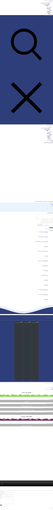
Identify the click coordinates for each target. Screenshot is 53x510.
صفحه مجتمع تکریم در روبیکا (18, 322)
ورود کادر (49, 13)
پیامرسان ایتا (46, 5)
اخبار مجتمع (48, 133)
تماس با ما (50, 10)
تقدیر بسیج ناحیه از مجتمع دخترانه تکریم (43, 289)
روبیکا (47, 6)
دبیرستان (49, 3)
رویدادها (50, 131)
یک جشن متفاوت (46, 299)
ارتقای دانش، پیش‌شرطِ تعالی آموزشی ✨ (43, 236)
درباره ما (50, 9)
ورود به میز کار (49, 12)
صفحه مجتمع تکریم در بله (34, 322)
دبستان (49, 2)
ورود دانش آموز (48, 137)
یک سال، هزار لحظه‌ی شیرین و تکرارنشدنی (43, 260)
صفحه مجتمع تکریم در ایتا (26, 322)
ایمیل (52, 221)
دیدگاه (52, 218)
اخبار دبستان (48, 7)
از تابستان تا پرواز (46, 246)
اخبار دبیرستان (48, 8)
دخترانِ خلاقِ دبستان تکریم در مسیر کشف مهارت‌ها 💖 (41, 241)
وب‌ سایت (52, 222)
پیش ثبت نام (50, 14)
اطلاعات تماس (48, 135)
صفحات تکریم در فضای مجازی (46, 4)
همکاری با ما (48, 11)
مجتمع (50, 1)
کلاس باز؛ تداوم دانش (45, 270)
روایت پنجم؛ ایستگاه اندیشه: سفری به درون (43, 294)
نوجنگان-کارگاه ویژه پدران (45, 265)
